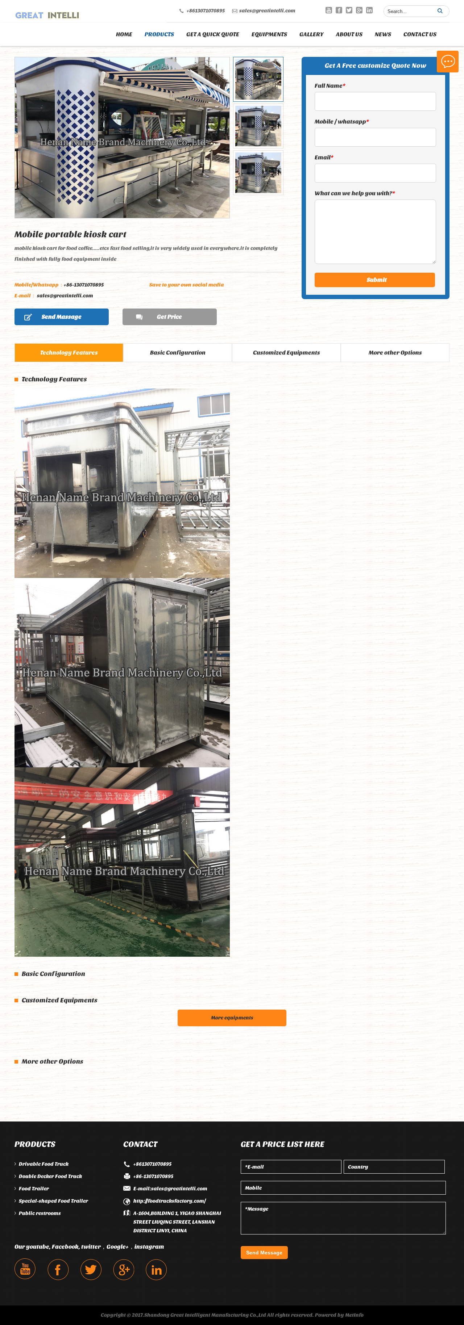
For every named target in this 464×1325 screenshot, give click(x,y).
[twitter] (349, 10)
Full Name (330, 85)
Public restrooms (40, 1213)
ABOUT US (349, 34)
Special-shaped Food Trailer (53, 1201)
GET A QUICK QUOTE (212, 34)
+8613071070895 (206, 11)
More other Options (395, 352)
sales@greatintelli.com (267, 11)
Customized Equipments (286, 352)
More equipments (232, 1018)
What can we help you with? (355, 193)
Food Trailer (34, 1189)
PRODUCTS (159, 34)
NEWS (383, 34)
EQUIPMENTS (269, 34)
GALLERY (311, 34)
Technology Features (69, 352)
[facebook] (339, 10)
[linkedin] (369, 10)
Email (324, 157)
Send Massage (62, 316)
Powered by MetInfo (339, 1315)
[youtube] (329, 10)
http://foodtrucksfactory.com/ (169, 1201)
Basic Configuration (178, 352)
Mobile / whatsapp (342, 121)
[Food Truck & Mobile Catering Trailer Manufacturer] (47, 13)
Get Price (169, 316)
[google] (359, 10)
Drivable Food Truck (44, 1164)
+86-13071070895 (59, 285)
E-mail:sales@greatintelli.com (170, 1189)
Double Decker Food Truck (50, 1176)
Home (124, 34)
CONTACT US (419, 34)
